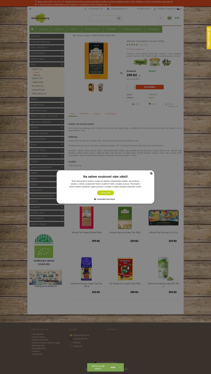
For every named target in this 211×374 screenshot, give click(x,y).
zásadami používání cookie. (130, 187)
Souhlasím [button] (105, 193)
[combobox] (151, 173)
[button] (105, 199)
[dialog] (105, 187)
